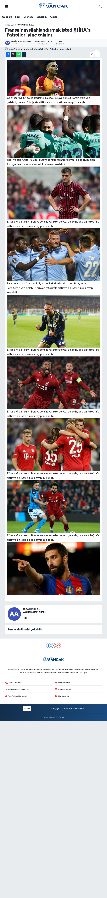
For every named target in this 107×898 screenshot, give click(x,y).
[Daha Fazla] (24, 54)
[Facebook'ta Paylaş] (8, 54)
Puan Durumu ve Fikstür (18, 689)
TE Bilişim (60, 717)
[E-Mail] (25, 618)
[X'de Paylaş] (13, 54)
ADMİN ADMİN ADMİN (34, 612)
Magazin (42, 17)
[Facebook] (48, 645)
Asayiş (53, 17)
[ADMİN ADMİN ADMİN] (14, 614)
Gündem (7, 17)
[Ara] (100, 7)
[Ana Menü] (6, 7)
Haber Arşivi (63, 696)
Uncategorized (25, 25)
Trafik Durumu (64, 683)
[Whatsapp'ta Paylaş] (18, 54)
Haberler (9, 25)
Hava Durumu (15, 683)
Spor (17, 17)
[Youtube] (58, 645)
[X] (53, 645)
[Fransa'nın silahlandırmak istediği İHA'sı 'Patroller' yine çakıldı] (53, 49)
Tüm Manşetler (65, 689)
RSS (28, 709)
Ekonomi (28, 17)
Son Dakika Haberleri (17, 696)
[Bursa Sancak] (53, 6)
